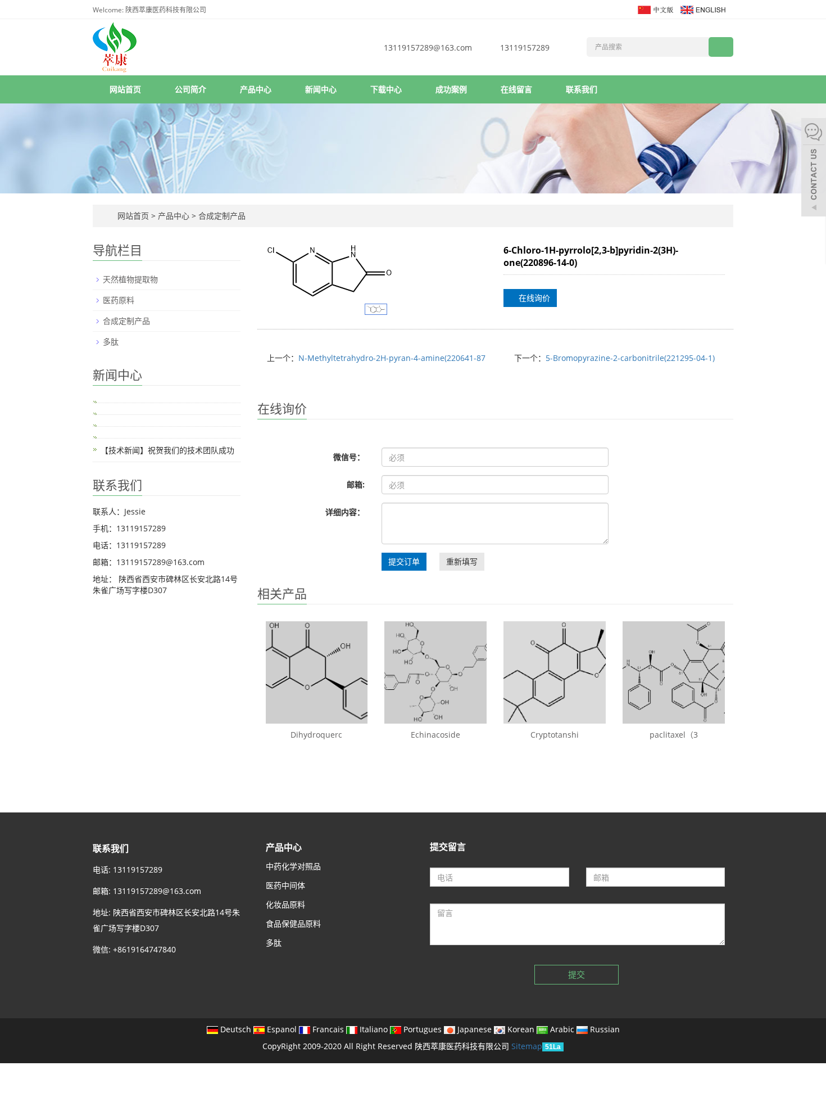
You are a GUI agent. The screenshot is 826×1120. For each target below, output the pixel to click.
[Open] (813, 168)
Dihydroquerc (316, 734)
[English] (702, 8)
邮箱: (356, 484)
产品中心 (255, 89)
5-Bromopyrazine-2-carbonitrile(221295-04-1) (630, 358)
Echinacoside (435, 734)
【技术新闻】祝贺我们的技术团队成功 (167, 450)
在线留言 (516, 89)
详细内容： (345, 512)
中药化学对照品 (293, 866)
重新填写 (462, 561)
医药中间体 (285, 885)
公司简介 (190, 89)
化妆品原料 (285, 904)
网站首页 (125, 89)
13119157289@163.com (428, 47)
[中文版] (655, 8)
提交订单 (404, 561)
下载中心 (386, 89)
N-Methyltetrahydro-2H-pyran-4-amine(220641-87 (391, 358)
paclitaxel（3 (674, 734)
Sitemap (526, 1046)
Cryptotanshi (554, 734)
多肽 (111, 341)
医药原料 (118, 300)
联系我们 (581, 89)
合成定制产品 (221, 215)
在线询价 (533, 297)
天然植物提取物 (130, 279)
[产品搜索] (721, 47)
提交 (576, 974)
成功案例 (451, 89)
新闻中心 (321, 89)
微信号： (349, 456)
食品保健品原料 (293, 923)
